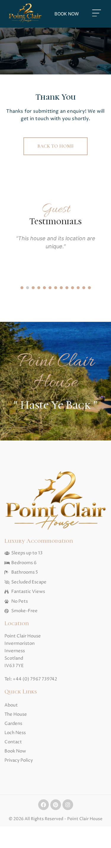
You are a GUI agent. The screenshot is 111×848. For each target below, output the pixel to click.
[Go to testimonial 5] (44, 287)
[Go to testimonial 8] (61, 287)
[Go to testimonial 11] (78, 287)
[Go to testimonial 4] (38, 287)
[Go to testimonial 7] (55, 287)
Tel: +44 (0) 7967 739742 (30, 679)
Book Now (15, 751)
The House (15, 714)
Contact (13, 742)
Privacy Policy (18, 760)
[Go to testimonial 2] (27, 287)
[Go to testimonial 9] (66, 287)
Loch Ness (15, 733)
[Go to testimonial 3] (33, 287)
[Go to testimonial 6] (50, 287)
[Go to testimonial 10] (72, 287)
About (11, 705)
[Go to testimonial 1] (21, 287)
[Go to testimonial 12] (83, 287)
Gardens (13, 723)
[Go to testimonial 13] (89, 287)
